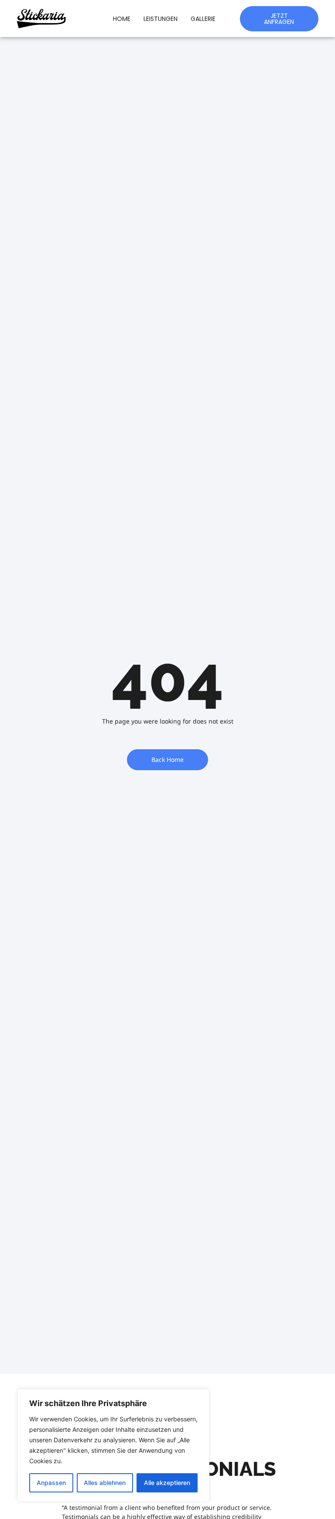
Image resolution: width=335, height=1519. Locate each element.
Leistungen (161, 18)
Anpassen (51, 1482)
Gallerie (203, 18)
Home (121, 18)
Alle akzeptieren (167, 1482)
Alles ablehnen (105, 1482)
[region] (113, 1445)
